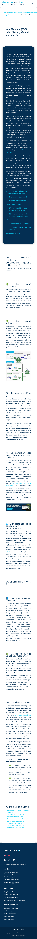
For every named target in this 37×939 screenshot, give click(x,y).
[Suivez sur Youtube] (13, 860)
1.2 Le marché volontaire (17, 200)
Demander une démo (11, 908)
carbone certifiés (9, 884)
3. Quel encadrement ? (14, 220)
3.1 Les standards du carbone (19, 223)
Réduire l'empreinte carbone (13, 877)
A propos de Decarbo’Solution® (14, 900)
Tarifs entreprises (9, 911)
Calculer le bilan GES (11, 872)
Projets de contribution (11, 882)
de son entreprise (10, 874)
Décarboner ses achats (11, 879)
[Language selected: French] (8, 855)
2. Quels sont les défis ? (14, 204)
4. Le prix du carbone (13, 233)
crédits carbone (12, 552)
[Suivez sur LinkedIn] (5, 860)
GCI (5, 12)
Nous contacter (9, 919)
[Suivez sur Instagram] (9, 860)
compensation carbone (22, 715)
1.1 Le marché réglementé (18, 197)
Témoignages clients (11, 897)
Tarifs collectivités (10, 914)
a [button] (32, 3)
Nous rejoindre (9, 916)
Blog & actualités (9, 892)
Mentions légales (18, 929)
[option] (9, 855)
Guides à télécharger (11, 894)
